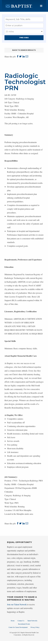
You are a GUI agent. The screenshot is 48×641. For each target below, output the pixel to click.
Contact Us (21, 621)
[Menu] (41, 6)
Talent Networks (32, 621)
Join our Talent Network (17, 604)
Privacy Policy (35, 627)
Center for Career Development (18, 627)
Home (12, 621)
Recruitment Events (24, 624)
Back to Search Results (24, 50)
